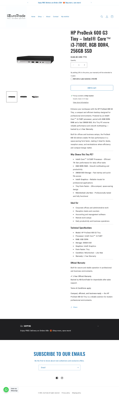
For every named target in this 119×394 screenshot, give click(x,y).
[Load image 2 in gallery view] (23, 96)
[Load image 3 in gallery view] (35, 96)
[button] (41, 16)
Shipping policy (76, 393)
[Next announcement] (91, 2)
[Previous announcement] (27, 2)
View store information (81, 102)
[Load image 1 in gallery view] (11, 96)
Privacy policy (66, 393)
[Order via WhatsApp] (6, 389)
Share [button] (75, 307)
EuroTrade (46, 393)
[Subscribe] (77, 367)
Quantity (73, 60)
